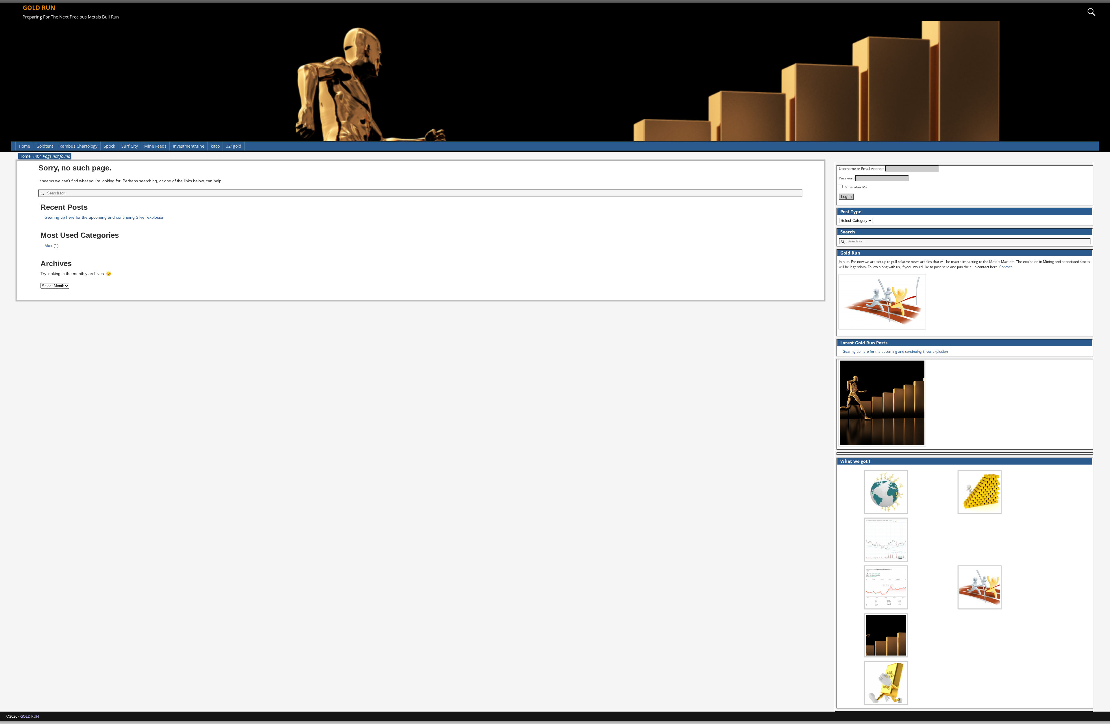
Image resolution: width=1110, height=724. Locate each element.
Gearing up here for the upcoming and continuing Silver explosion (104, 217)
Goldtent (44, 146)
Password (846, 178)
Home (24, 146)
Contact (1005, 266)
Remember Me (855, 187)
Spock (109, 146)
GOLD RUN (39, 7)
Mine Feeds (155, 146)
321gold (233, 146)
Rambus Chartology (78, 146)
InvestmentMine (188, 146)
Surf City (129, 146)
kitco (215, 146)
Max (48, 245)
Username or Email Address (861, 168)
